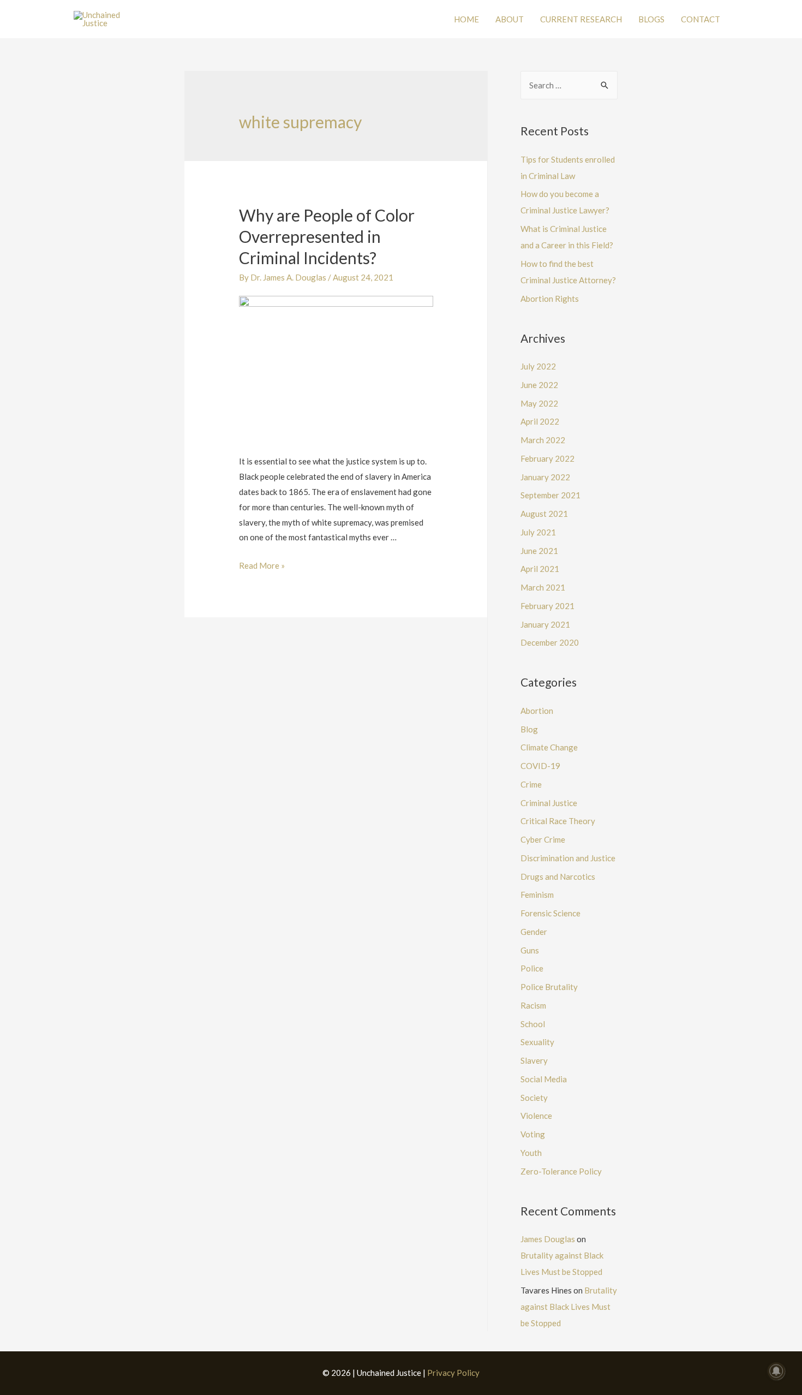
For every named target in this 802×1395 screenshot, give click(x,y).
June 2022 (539, 385)
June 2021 (539, 551)
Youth (531, 1153)
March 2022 (542, 440)
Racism (533, 1005)
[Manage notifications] (776, 1371)
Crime (531, 784)
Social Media (543, 1079)
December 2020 (549, 642)
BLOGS (651, 19)
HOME (466, 19)
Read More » (262, 565)
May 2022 (539, 403)
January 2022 (545, 477)
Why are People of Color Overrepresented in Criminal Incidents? (327, 236)
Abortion (536, 711)
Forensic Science (550, 913)
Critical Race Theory (557, 821)
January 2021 (545, 624)
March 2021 (542, 587)
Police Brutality (549, 987)
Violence (536, 1115)
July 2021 (538, 532)
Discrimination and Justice (567, 858)
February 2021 (547, 606)
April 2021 (539, 569)
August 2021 (544, 513)
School (532, 1024)
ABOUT (509, 19)
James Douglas (547, 1239)
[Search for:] (569, 85)
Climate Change (549, 747)
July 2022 (538, 366)
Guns (529, 950)
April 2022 (539, 421)
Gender (533, 932)
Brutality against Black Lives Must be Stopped (568, 1306)
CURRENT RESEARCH (581, 19)
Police (531, 968)
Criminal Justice (548, 803)
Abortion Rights (549, 298)
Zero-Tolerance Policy (561, 1171)
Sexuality (537, 1042)
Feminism (537, 894)
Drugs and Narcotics (557, 876)
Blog (529, 729)
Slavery (534, 1060)
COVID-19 (540, 766)
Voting (532, 1134)
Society (534, 1097)
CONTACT (700, 19)
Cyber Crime (542, 839)
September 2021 (550, 495)
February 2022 (547, 458)
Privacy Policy (453, 1373)
